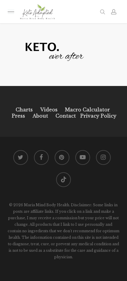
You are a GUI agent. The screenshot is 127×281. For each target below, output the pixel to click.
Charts (24, 110)
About (40, 116)
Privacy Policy (97, 116)
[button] (11, 12)
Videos (49, 110)
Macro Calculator (87, 110)
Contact (66, 116)
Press (18, 116)
